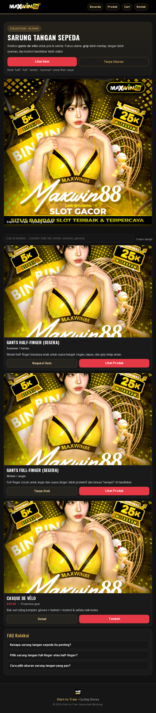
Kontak (141, 7)
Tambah (114, 619)
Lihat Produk (114, 363)
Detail (42, 619)
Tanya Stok (42, 491)
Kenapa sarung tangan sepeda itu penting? (40, 645)
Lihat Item (42, 61)
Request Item (42, 363)
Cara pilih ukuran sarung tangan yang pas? (40, 665)
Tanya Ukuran (113, 62)
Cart (127, 7)
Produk (112, 7)
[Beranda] (25, 7)
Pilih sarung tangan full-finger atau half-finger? (44, 655)
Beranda (95, 7)
